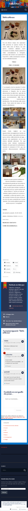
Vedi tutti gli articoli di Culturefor (16, 307)
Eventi (6, 428)
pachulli (7, 372)
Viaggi (6, 439)
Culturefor (8, 354)
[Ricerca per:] (14, 470)
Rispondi (22, 341)
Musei (6, 434)
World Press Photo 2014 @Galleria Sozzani (12, 324)
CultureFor (14, 3)
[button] (6, 112)
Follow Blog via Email (8, 479)
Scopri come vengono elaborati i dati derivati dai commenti (13, 417)
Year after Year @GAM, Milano (14, 321)
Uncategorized (8, 437)
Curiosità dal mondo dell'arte (11, 425)
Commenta (18, 410)
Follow (4, 492)
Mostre (7, 316)
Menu (5, 10)
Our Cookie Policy (8, 504)
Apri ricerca (25, 10)
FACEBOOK (4, 447)
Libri (5, 430)
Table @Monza (8, 17)
